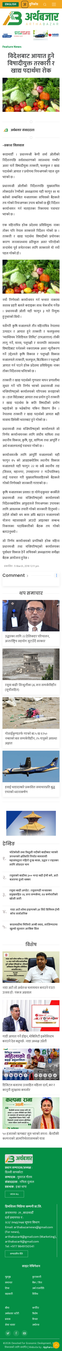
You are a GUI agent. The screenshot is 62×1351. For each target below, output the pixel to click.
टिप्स (7, 1288)
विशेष (31, 945)
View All (14, 1194)
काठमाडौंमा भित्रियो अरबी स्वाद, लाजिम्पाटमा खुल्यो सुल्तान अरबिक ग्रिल (34, 927)
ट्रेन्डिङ (8, 844)
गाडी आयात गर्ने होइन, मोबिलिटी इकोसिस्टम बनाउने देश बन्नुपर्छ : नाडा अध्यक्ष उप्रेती (28, 1039)
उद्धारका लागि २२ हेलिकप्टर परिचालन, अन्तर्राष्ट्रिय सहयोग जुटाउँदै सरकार (27, 639)
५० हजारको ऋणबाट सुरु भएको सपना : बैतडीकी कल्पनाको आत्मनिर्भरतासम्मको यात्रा (30, 1136)
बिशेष (35, 1313)
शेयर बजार (10, 1325)
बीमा (7, 1308)
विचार (35, 1319)
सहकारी (9, 1294)
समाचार (8, 1282)
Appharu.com (50, 1347)
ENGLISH (10, 4)
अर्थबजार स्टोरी (12, 1313)
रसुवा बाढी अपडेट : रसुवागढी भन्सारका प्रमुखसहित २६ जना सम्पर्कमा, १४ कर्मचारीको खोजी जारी (33, 895)
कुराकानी (36, 1277)
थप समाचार (31, 593)
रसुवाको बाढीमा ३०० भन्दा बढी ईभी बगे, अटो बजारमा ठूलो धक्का (34, 878)
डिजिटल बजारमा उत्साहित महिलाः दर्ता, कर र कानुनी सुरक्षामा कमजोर (28, 1087)
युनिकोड (33, 4)
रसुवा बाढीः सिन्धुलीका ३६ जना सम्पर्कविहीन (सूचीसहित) (30, 687)
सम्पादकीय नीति (16, 1254)
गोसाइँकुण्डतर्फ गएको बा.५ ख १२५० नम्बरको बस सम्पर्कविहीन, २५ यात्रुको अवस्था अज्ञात (31, 738)
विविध (35, 1294)
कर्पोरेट (35, 1308)
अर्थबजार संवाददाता (22, 130)
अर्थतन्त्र (35, 1325)
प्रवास (7, 1319)
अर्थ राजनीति (38, 1288)
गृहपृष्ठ (8, 1277)
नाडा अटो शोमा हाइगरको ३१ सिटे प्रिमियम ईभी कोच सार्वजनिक (34, 912)
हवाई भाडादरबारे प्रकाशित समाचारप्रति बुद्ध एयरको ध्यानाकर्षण (30, 789)
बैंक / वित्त (37, 1282)
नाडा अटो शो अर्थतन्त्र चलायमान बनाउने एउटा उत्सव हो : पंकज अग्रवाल (28, 990)
